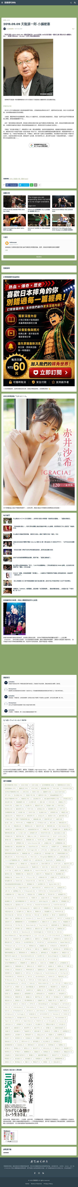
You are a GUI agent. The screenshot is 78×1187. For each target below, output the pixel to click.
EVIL (7, 826)
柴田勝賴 (30, 884)
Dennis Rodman (51, 973)
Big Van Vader (54, 884)
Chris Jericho (31, 1007)
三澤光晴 (67, 798)
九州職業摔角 (60, 843)
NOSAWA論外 (38, 932)
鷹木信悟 (51, 826)
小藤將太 (39, 990)
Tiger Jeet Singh (25, 935)
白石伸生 (8, 969)
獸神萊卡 (8, 850)
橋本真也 (9, 809)
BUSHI (54, 867)
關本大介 (63, 969)
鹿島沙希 (8, 942)
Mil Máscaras (9, 980)
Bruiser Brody (21, 857)
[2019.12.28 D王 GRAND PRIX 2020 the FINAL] (14, 201)
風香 (27, 1062)
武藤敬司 (47, 792)
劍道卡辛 (68, 863)
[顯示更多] (39, 185)
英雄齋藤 (9, 846)
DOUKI (19, 880)
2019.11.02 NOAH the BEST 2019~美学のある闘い (14, 229)
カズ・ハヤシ (39, 935)
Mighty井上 (62, 976)
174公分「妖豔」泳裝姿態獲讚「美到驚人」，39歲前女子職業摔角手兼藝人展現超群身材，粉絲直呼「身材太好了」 (43, 574)
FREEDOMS (9, 976)
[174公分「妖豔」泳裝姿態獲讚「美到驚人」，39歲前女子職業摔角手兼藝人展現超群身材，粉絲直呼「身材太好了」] (7, 575)
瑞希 (69, 966)
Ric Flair (19, 925)
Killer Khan (9, 915)
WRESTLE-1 (49, 887)
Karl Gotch (9, 898)
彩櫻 (37, 939)
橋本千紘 (38, 997)
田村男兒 (8, 1051)
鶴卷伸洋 (18, 973)
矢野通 (29, 928)
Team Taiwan (34, 1017)
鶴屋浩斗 (65, 952)
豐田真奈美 (23, 952)
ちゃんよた (40, 959)
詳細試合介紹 (7, 106)
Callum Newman (33, 843)
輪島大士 (38, 928)
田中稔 (57, 1048)
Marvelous (26, 932)
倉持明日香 (43, 987)
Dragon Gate (23, 887)
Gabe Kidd (36, 887)
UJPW (17, 1021)
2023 (34, 788)
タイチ (8, 870)
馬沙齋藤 (60, 874)
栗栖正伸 (18, 997)
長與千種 (20, 836)
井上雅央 (38, 1024)
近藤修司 (41, 1000)
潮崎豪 (51, 839)
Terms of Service (36, 1183)
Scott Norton (56, 980)
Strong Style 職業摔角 (48, 857)
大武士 (43, 963)
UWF (62, 809)
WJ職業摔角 (9, 894)
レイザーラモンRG (53, 935)
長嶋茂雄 (38, 1058)
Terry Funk (43, 925)
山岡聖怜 (28, 939)
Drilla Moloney (63, 1007)
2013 (7, 932)
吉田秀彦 (66, 1031)
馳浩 (38, 874)
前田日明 (31, 816)
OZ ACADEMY (44, 1014)
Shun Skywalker (10, 908)
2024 (52, 802)
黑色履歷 (48, 911)
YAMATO (39, 1021)
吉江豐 (46, 915)
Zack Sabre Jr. (59, 833)
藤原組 (18, 1000)
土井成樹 (18, 1034)
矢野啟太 (46, 1051)
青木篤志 (18, 1062)
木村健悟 (46, 939)
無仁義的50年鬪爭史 (51, 798)
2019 (8, 20)
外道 (7, 939)
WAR (19, 915)
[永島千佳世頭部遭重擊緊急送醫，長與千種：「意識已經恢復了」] (7, 560)
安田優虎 (18, 990)
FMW (61, 805)
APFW (32, 1004)
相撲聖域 (27, 1051)
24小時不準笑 (29, 942)
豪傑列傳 (19, 839)
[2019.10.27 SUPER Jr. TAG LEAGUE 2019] (39, 220)
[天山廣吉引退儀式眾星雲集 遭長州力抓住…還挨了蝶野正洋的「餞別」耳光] (7, 536)
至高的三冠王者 (20, 1055)
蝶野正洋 (43, 795)
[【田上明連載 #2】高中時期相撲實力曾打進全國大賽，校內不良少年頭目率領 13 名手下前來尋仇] (7, 583)
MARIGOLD (44, 836)
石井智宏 (57, 1051)
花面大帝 (40, 826)
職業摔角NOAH (64, 785)
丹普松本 (20, 816)
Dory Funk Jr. (10, 887)
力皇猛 (7, 1031)
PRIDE (44, 846)
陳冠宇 (48, 1058)
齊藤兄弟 (61, 839)
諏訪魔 (67, 829)
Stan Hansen (63, 826)
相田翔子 (67, 997)
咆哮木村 (66, 925)
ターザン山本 (51, 1021)
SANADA (65, 867)
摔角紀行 (67, 1038)
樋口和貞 (56, 949)
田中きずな (47, 1048)
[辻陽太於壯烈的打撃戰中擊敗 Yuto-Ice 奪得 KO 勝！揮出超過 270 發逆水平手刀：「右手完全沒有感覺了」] (7, 544)
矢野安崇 (57, 939)
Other (33, 857)
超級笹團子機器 (43, 1055)
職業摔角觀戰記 (10, 952)
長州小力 (67, 939)
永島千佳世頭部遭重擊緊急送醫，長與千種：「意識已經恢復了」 (32, 557)
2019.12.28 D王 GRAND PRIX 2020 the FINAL (14, 210)
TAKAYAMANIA (22, 898)
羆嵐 (29, 911)
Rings (7, 959)
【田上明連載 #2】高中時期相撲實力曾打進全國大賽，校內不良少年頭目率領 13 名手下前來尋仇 (41, 581)
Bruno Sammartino (27, 956)
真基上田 (9, 857)
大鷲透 (51, 1034)
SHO (59, 932)
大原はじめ (41, 1034)
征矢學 (66, 898)
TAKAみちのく (10, 945)
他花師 (7, 1028)
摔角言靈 (62, 822)
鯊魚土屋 (57, 1062)
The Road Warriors (11, 983)
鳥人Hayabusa (22, 867)
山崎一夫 (61, 990)
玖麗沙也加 (9, 911)
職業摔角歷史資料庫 (12, 853)
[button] (2, 2)
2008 (15, 1004)
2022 (15, 932)
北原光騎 (17, 1031)
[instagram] (39, 1173)
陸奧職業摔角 (59, 1058)
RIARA (66, 1014)
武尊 (48, 997)
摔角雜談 (65, 901)
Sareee (19, 877)
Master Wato (65, 942)
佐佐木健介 (49, 853)
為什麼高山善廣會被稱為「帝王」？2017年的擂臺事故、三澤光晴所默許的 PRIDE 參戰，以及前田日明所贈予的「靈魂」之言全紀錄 (43, 566)
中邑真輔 (9, 836)
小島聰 (45, 829)
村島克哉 (57, 1041)
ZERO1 (32, 812)
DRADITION (46, 833)
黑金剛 (35, 867)
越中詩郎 (63, 816)
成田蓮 (8, 839)
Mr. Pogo (21, 980)
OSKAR (53, 870)
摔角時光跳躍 (62, 853)
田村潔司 (67, 1048)
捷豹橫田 (18, 949)
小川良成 (53, 945)
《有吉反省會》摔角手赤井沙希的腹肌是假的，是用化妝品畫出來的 (33, 550)
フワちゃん (30, 877)
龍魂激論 (8, 877)
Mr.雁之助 (32, 1014)
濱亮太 (27, 1048)
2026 (24, 785)
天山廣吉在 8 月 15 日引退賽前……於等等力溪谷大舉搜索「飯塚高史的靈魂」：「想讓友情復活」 (42, 518)
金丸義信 (18, 1058)
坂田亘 (34, 963)
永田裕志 (41, 809)
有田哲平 (41, 966)
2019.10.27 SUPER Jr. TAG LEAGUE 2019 (39, 229)
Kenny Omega (53, 956)
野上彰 (65, 1055)
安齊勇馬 (20, 843)
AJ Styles (38, 973)
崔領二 (48, 1038)
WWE (30, 809)
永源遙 (51, 966)
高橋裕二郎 (52, 1000)
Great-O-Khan (41, 870)
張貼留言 (39, 257)
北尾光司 (8, 922)
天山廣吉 (43, 812)
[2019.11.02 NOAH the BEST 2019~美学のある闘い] (14, 220)
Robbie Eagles (42, 980)
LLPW (43, 850)
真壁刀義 (64, 877)
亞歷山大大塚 (50, 1024)
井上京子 (8, 987)
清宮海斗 (52, 816)
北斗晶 (41, 816)
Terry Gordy (47, 1017)
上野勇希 (19, 1024)
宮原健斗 (50, 805)
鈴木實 (21, 812)
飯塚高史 (61, 928)
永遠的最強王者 (33, 829)
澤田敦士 (17, 1048)
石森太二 (8, 918)
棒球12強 (31, 1045)
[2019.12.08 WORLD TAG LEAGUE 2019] (63, 201)
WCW (28, 915)
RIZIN (31, 980)
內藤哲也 (25, 798)
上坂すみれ (9, 1024)
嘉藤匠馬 (8, 1034)
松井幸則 (8, 997)
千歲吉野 (27, 1031)
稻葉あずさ (68, 1051)
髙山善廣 (54, 952)
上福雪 (59, 819)
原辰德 (47, 1031)
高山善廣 (20, 850)
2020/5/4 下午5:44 (14, 244)
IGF (30, 976)
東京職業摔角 (9, 1045)
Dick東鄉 (51, 1007)
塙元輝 (64, 987)
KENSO (66, 1010)
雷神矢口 (8, 1062)
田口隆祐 (57, 997)
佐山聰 (28, 805)
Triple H (8, 1021)
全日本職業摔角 (48, 785)
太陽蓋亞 (42, 945)
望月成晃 (36, 1041)
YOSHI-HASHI (43, 983)
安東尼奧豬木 (10, 788)
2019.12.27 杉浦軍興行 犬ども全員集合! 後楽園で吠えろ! (39, 210)
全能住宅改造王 (60, 1028)
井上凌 (29, 1024)
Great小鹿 (50, 918)
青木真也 (8, 904)
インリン (21, 945)
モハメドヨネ (52, 959)
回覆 (6, 250)
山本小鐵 (39, 860)
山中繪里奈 (64, 963)
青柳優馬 (19, 874)
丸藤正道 (9, 816)
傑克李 (17, 870)
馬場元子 (36, 1062)
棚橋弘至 (23, 788)
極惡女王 (39, 805)
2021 (29, 904)
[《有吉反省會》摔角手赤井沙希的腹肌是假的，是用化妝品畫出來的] (7, 552)
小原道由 (28, 1038)
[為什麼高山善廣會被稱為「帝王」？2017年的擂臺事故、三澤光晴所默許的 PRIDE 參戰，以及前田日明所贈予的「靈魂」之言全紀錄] (7, 567)
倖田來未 (32, 945)
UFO (23, 983)
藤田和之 (8, 874)
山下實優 (50, 990)
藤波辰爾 (45, 788)
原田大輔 (37, 1031)
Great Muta (33, 846)
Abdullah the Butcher (42, 904)
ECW (7, 1010)
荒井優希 (56, 829)
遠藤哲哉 (41, 969)
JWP (59, 918)
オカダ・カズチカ (59, 836)
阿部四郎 (8, 973)
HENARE (20, 976)
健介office (38, 1028)
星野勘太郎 (40, 993)
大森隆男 (8, 990)
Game (39, 918)
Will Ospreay (25, 908)
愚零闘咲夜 (29, 993)
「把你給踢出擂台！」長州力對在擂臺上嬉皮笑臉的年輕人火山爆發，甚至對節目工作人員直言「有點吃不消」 (43, 527)
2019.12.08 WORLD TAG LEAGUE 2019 (62, 210)
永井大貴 (41, 1045)
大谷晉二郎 (45, 898)
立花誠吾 (8, 1055)
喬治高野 (54, 987)
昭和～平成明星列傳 (23, 819)
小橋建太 (62, 802)
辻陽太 (18, 805)
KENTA (19, 822)
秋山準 (49, 860)
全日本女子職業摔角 (12, 792)
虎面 (42, 802)
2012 (23, 1004)
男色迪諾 (49, 874)
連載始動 (37, 819)
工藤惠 (66, 850)
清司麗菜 (67, 949)
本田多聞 (62, 993)
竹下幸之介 (42, 822)
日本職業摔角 (10, 812)
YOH (50, 880)
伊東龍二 (18, 987)
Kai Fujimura (9, 1014)
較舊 (74, 263)
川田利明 (54, 812)
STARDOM (67, 788)
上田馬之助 (63, 857)
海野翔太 (66, 846)
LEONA (51, 976)
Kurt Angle (21, 1014)
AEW (32, 901)
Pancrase (56, 1014)
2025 (35, 785)
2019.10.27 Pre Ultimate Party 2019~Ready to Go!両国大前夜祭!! (62, 229)
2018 (26, 792)
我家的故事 (19, 966)
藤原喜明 (20, 809)
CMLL (7, 1007)
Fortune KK (30, 880)
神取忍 (64, 812)
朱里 (37, 949)
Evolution (29, 918)
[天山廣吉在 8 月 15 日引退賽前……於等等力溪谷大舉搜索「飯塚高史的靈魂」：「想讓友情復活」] (7, 521)
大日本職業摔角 (33, 922)
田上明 (51, 894)
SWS (41, 880)
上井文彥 (37, 853)
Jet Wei (29, 1010)
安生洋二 (8, 1038)
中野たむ (67, 983)
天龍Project (24, 178)
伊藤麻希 (23, 963)
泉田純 (60, 966)
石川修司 (20, 911)
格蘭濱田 (46, 949)
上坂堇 (54, 901)
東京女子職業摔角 (11, 798)
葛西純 (38, 911)
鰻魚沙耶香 (20, 846)
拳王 (52, 822)
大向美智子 (17, 939)
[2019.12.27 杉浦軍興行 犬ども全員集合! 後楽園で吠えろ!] (39, 201)
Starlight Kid (21, 1017)
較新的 (4, 263)
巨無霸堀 (8, 949)
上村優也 (48, 843)
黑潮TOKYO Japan (11, 956)
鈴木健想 (28, 1058)
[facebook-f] (34, 1173)
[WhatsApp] (31, 185)
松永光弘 (20, 1045)
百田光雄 (18, 969)
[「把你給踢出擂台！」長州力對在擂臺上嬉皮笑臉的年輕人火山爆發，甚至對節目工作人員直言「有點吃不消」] (7, 528)
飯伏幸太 (19, 904)
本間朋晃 (47, 908)
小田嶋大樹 (42, 877)
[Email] (35, 185)
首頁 (4, 20)
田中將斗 (18, 928)
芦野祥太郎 (30, 969)
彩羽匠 (8, 993)
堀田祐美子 (29, 1034)
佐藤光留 (17, 1028)
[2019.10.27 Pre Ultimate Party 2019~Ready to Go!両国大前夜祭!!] (63, 220)
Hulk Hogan (32, 850)
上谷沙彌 (37, 798)
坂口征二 (8, 822)
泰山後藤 (68, 908)
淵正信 (30, 874)
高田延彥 (30, 839)
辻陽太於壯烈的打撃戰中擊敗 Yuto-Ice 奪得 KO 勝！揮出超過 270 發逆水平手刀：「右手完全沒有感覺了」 (43, 542)
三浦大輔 (66, 935)
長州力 (35, 792)
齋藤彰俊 (26, 853)
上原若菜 (61, 887)
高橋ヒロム (31, 836)
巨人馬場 (18, 795)
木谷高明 (51, 993)
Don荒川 (40, 956)
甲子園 (18, 1051)
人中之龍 (61, 1024)
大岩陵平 (55, 846)
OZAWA (8, 805)
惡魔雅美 (8, 966)
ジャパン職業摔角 (11, 863)
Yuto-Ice (9, 843)
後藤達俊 (17, 993)
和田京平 (27, 860)
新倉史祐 (8, 1041)
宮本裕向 (18, 1038)
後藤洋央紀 (20, 829)
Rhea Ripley (9, 1017)
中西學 (34, 898)
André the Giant (59, 904)
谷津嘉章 (33, 833)
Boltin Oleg (43, 901)
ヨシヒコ (62, 1021)
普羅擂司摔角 (10, 2)
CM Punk (65, 1004)
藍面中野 (48, 819)
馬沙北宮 (34, 863)
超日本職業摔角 (20, 901)
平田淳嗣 (56, 898)
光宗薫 (48, 1028)
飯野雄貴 (44, 952)
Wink (32, 983)
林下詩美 (8, 928)
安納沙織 (17, 826)
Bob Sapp (55, 1004)
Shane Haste (31, 925)
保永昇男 (27, 1028)
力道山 (21, 894)
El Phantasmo (18, 1010)
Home (27, 1183)
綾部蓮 (63, 870)
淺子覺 (7, 1048)
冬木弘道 (68, 918)
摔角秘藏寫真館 (56, 795)
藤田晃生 (18, 918)
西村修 (24, 863)
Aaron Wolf (60, 792)
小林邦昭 (8, 829)
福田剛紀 (17, 891)
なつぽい (22, 833)
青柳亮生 (34, 952)
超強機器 (8, 901)
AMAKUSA (59, 911)
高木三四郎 (45, 863)
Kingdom (65, 956)
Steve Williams (10, 935)
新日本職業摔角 (11, 785)
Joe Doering (40, 976)
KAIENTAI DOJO (54, 1010)
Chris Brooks (18, 1007)
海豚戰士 (61, 1045)
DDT (8, 795)
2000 (7, 1004)
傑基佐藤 (28, 870)
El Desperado (29, 891)
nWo (36, 915)
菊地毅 (32, 1055)
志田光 (57, 1038)
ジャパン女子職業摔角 (12, 860)
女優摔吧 (60, 1034)
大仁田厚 (32, 802)
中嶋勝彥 (30, 822)
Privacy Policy (48, 1183)
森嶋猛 (29, 997)
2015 (28, 973)
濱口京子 (36, 1048)
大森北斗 (36, 908)
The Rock (17, 959)
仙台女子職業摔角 (11, 963)
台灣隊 (56, 1031)
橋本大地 (57, 908)
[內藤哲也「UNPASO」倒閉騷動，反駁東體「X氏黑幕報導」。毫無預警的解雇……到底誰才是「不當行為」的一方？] (7, 591)
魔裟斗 (63, 1000)
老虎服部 (62, 894)
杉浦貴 (54, 877)
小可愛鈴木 (9, 867)
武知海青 (62, 915)
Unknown (13, 242)
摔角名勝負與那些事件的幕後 (14, 884)
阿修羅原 (66, 922)
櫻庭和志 (29, 826)
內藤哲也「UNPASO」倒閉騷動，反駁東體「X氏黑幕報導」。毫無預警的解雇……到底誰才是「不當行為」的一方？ (43, 589)
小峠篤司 (29, 990)
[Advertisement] (39, 11)
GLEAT (57, 863)
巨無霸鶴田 (20, 802)
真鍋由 (37, 1051)
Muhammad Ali (55, 891)
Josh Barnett (52, 942)
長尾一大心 (50, 928)
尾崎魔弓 (53, 963)
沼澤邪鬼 (51, 1045)
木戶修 (28, 949)
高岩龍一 (46, 1062)
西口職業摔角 (29, 1000)
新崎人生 (30, 966)
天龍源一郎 (16, 178)
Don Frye (64, 973)
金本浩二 (56, 922)
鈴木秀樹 (41, 884)
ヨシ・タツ (56, 983)
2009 (17, 942)
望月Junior (25, 1041)
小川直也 (8, 819)
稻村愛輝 (52, 809)
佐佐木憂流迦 (30, 987)
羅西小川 (45, 922)
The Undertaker (60, 1017)
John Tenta (40, 1010)
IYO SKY (40, 942)
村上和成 (46, 1041)
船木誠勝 (8, 880)
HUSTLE (42, 891)
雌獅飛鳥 (60, 860)
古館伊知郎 (55, 925)
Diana (42, 1007)
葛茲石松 (8, 1000)
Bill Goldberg (43, 1004)
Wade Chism (28, 1021)
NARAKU (8, 925)
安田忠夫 (31, 894)
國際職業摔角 (20, 922)
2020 (45, 867)
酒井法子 (55, 1055)
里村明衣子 (52, 969)
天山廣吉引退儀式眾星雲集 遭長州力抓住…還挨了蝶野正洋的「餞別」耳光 (35, 534)
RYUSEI (50, 932)
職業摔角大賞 (10, 833)
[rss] (43, 1173)
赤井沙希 (9, 802)
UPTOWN (28, 959)
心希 (7, 891)
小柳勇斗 (38, 1038)
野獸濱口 (8, 1058)
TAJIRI (40, 839)
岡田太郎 (63, 945)
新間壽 (41, 894)
